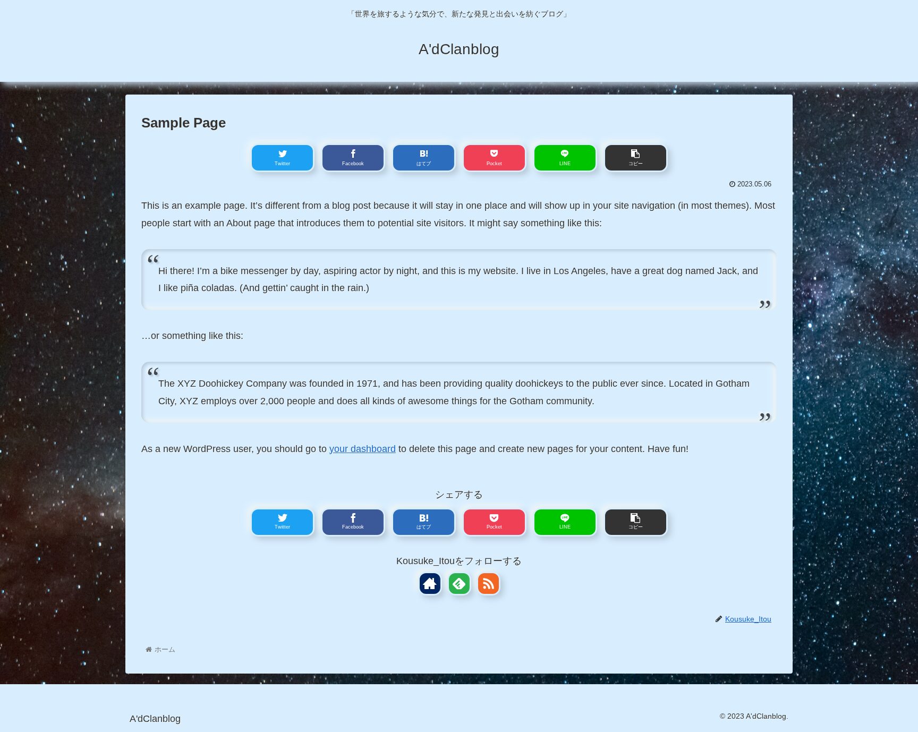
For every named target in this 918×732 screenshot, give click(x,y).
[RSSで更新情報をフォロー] (488, 583)
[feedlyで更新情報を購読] (459, 583)
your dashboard (362, 449)
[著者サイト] (430, 583)
